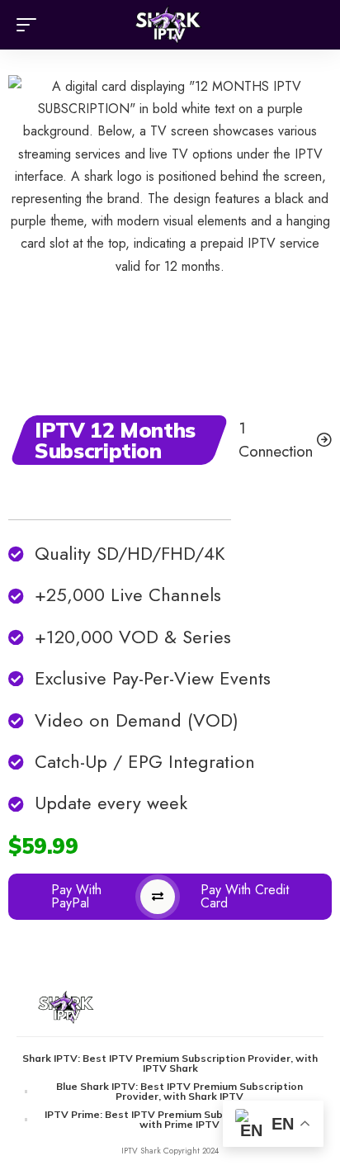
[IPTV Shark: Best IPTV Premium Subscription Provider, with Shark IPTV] (170, 25)
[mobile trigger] (31, 24)
